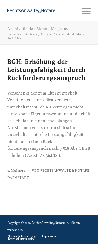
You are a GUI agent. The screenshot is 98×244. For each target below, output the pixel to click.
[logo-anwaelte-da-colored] (40, 10)
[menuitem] (83, 10)
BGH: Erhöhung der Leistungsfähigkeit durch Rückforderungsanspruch (46, 69)
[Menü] (83, 10)
